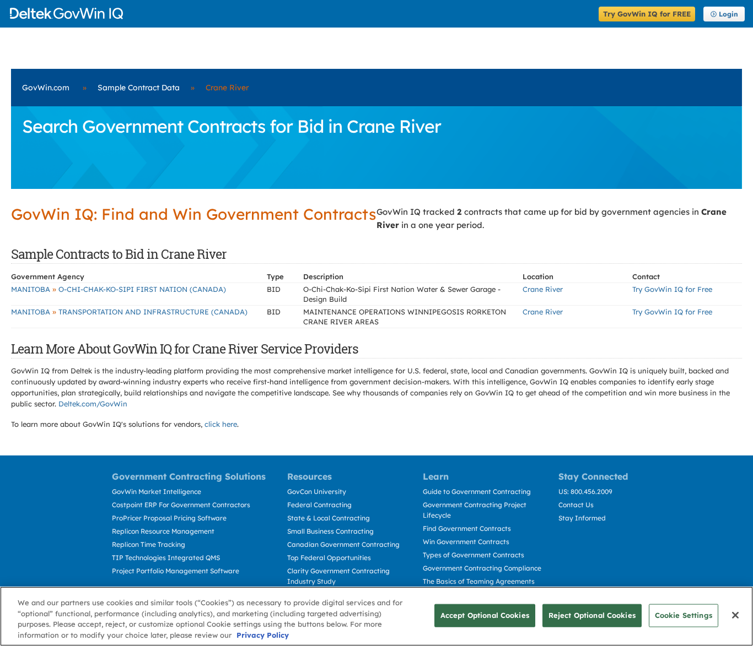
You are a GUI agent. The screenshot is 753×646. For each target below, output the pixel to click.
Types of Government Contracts (473, 555)
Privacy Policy (262, 634)
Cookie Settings (683, 615)
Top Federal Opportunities (329, 557)
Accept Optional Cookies (484, 615)
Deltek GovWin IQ (300, 13)
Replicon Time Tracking (148, 544)
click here (221, 424)
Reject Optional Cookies (592, 615)
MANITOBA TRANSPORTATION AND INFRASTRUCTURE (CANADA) (129, 311)
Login (728, 14)
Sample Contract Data (139, 88)
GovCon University (316, 491)
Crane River (543, 289)
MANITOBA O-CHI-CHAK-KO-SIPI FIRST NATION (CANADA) (118, 289)
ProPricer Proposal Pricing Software (169, 518)
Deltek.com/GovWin (92, 403)
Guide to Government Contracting (477, 491)
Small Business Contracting (330, 531)
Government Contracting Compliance (482, 568)
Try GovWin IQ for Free (672, 289)
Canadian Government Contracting (343, 544)
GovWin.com (45, 88)
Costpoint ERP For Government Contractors (181, 505)
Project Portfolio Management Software (175, 571)
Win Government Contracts (466, 542)
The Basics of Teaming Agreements (479, 581)
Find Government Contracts (467, 528)
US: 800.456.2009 (585, 491)
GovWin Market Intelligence (156, 491)
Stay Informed (582, 518)
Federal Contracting (319, 505)
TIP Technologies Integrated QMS (166, 557)
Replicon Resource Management (163, 531)
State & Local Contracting (328, 518)
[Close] (735, 615)
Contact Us (576, 505)
